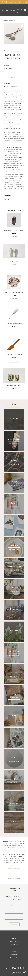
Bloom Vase (14, 261)
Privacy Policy (14, 961)
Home (14, 935)
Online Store (14, 948)
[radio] (6, 68)
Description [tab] (7, 83)
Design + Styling (14, 941)
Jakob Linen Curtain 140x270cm (14, 292)
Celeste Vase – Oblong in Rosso (14, 230)
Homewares (12, 20)
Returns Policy (14, 957)
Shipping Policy (14, 954)
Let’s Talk (14, 951)
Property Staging (14, 944)
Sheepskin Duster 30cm (14, 323)
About (14, 938)
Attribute (6, 65)
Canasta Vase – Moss (14, 385)
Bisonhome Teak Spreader (14, 354)
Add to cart (12, 77)
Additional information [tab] (10, 86)
